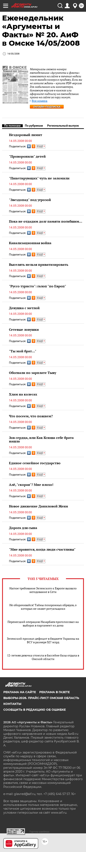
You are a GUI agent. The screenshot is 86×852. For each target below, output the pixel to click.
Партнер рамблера (39, 831)
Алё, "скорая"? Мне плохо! (31, 484)
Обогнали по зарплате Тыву (32, 372)
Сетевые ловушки (24, 329)
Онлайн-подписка (47, 106)
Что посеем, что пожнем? (31, 416)
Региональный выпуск (63, 125)
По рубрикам (34, 125)
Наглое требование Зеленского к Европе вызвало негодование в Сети (43, 590)
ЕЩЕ (40, 146)
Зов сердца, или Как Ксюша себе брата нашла (41, 439)
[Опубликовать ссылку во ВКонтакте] (29, 146)
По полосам (12, 125)
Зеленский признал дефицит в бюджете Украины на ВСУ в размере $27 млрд (43, 640)
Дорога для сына (23, 527)
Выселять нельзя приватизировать (38, 264)
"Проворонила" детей (27, 156)
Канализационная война (30, 243)
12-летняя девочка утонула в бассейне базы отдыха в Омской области (43, 657)
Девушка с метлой (24, 308)
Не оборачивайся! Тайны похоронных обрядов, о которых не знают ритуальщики (43, 606)
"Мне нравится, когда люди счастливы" (42, 549)
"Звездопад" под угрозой (30, 199)
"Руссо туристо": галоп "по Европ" (37, 286)
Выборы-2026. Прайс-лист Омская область (41, 698)
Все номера (39, 100)
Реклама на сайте (19, 692)
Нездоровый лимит (25, 134)
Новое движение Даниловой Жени (38, 506)
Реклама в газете (54, 692)
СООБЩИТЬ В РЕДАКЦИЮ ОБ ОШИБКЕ (34, 710)
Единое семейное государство (35, 463)
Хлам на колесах (23, 394)
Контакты (12, 704)
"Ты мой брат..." (22, 351)
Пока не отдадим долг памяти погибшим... (45, 221)
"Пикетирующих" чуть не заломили (39, 178)
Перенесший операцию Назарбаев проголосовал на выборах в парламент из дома (43, 623)
